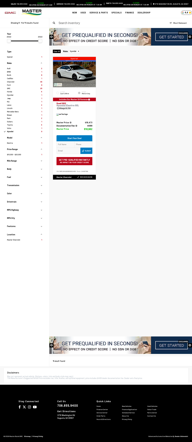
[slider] (9, 41)
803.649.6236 (86, 177)
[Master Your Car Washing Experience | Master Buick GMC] (120, 37)
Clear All (57, 51)
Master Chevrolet (64, 177)
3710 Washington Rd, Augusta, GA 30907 (171, 4)
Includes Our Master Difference (73, 99)
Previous (51, 37)
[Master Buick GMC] (31, 12)
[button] (93, 72)
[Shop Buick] (10, 12)
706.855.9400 (19, 4)
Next (190, 37)
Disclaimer (183, 33)
